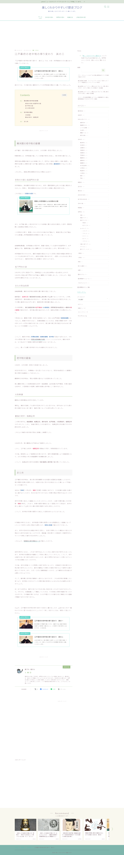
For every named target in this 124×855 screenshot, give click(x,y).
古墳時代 (83, 147)
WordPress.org (82, 316)
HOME (16, 847)
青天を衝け (83, 135)
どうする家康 (84, 127)
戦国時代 (83, 163)
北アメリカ (85, 225)
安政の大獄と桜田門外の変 (33, 103)
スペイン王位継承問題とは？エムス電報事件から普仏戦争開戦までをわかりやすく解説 (93, 98)
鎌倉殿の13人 (84, 125)
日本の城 (81, 203)
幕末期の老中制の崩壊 (31, 101)
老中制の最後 (28, 112)
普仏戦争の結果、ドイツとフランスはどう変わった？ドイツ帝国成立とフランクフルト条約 (93, 81)
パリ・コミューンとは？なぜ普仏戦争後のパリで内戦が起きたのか (93, 76)
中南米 (84, 222)
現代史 (81, 191)
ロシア (85, 238)
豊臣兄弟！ (83, 122)
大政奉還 (28, 115)
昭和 (82, 175)
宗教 (82, 215)
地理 (80, 270)
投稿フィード (82, 308)
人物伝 (81, 257)
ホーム (40, 17)
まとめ (26, 121)
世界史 (81, 212)
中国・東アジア (85, 244)
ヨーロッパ (84, 228)
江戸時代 (36, 50)
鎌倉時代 (83, 158)
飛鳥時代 (83, 152)
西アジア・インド (85, 249)
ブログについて (83, 283)
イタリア (85, 231)
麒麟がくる (84, 132)
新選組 (80, 207)
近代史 (81, 186)
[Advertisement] (62, 33)
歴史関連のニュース (84, 278)
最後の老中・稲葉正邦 (32, 117)
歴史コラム (82, 274)
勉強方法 (70, 17)
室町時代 (83, 160)
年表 (80, 261)
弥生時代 (83, 145)
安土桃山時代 (84, 165)
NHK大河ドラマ (83, 119)
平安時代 (83, 155)
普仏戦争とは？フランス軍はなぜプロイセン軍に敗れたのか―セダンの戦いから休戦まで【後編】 (93, 87)
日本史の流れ (49, 17)
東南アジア (83, 217)
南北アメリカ (84, 220)
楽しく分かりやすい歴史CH (92, 56)
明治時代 (83, 170)
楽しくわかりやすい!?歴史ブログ (62, 7)
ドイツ (85, 236)
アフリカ (83, 246)
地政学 (81, 115)
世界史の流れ (60, 17)
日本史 (81, 139)
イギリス (85, 241)
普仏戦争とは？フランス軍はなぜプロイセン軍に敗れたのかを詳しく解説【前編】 (93, 92)
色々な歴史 (82, 266)
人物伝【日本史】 (81, 17)
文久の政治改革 (30, 108)
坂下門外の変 (29, 106)
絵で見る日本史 (83, 199)
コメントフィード (83, 312)
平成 (82, 178)
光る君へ (83, 130)
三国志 (80, 253)
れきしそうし (81, 292)
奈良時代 (83, 150)
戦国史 (81, 182)
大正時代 (83, 173)
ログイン (80, 304)
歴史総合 (81, 111)
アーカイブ (81, 297)
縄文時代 (83, 142)
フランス (85, 233)
